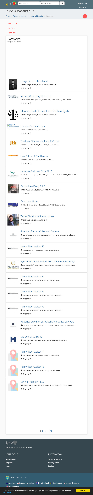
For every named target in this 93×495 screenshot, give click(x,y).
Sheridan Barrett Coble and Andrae (40, 231)
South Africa (57, 483)
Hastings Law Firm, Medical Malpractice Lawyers (47, 321)
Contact (51, 466)
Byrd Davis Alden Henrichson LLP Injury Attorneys (48, 261)
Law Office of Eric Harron (34, 156)
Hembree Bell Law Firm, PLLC (37, 171)
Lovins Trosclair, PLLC (33, 381)
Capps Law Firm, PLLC (33, 186)
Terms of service (55, 459)
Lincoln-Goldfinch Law (33, 126)
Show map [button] (11, 33)
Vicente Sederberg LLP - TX (35, 96)
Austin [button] (10, 28)
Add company (11, 459)
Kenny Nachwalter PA (32, 246)
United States (13, 487)
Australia (11, 483)
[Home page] (10, 3)
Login (8, 466)
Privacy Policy (54, 463)
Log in (83, 7)
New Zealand (43, 483)
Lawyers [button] (11, 24)
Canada (22, 483)
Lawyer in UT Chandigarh (35, 81)
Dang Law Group (30, 201)
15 (51, 431)
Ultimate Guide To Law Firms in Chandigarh (45, 111)
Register (83, 3)
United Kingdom (72, 483)
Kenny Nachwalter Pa (32, 276)
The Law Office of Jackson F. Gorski (40, 141)
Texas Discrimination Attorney (37, 216)
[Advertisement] (26, 60)
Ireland (31, 483)
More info (7, 492)
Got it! (82, 490)
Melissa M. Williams (31, 336)
